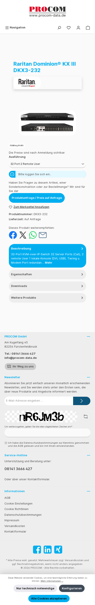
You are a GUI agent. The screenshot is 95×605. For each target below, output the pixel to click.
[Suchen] (59, 27)
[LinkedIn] (48, 550)
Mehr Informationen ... (52, 581)
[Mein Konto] (78, 27)
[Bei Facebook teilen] (13, 234)
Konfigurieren (72, 588)
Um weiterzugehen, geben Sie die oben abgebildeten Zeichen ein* (38, 426)
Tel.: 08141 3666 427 (20, 353)
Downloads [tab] (19, 286)
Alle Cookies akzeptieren (49, 598)
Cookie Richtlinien (16, 509)
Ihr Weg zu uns (23, 366)
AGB (7, 497)
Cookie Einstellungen (18, 503)
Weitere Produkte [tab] (23, 297)
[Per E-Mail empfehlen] (43, 234)
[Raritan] (47, 82)
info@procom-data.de (20, 357)
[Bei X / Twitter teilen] (23, 234)
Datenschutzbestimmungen (23, 514)
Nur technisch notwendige (35, 588)
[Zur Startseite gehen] (47, 12)
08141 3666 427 (18, 469)
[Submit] (82, 401)
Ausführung (17, 156)
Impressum (11, 520)
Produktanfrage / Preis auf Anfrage (37, 197)
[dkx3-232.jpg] (47, 123)
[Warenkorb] (88, 27)
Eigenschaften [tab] (21, 274)
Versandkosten (14, 526)
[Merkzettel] (69, 27)
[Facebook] (37, 550)
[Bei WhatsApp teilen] (33, 234)
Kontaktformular (15, 531)
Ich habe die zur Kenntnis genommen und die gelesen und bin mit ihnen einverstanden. (48, 444)
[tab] (47, 256)
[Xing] (58, 550)
